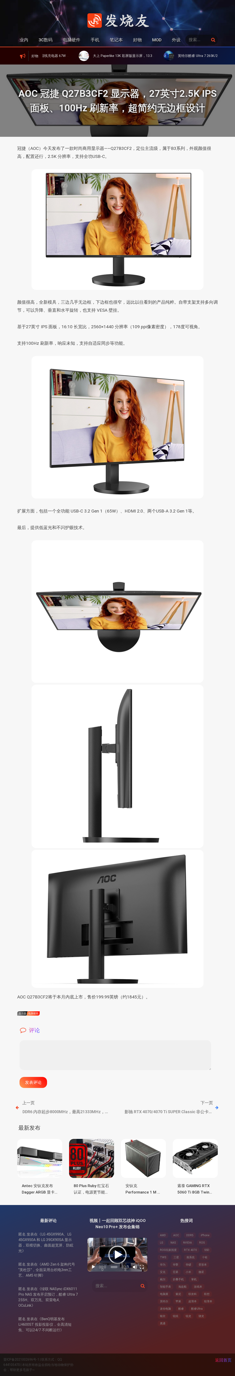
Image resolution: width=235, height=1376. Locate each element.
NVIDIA (187, 1242)
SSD (206, 1250)
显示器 (22, 1013)
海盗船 (182, 1286)
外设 (176, 39)
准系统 (190, 1257)
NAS (173, 1242)
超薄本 (192, 1301)
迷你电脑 (165, 1308)
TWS (163, 1257)
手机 (95, 39)
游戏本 (198, 1286)
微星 (201, 1272)
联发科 (192, 1294)
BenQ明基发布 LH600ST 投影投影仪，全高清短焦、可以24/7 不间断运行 (45, 1324)
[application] (117, 1255)
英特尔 (164, 1301)
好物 (137, 39)
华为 (162, 1264)
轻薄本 (208, 1301)
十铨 (204, 1257)
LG (161, 1242)
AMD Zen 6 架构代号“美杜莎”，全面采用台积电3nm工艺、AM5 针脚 (46, 1270)
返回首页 (223, 1360)
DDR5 (189, 1235)
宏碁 (175, 1272)
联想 (207, 1294)
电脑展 (164, 1294)
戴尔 (162, 1279)
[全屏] (142, 1267)
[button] (117, 1255)
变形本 (203, 1264)
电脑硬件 (71, 39)
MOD (157, 39)
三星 (176, 1257)
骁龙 (201, 1316)
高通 (162, 1323)
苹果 (178, 1301)
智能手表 (165, 1286)
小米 (188, 1272)
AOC (176, 1235)
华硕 (188, 1264)
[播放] (93, 1267)
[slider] (114, 1267)
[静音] (135, 1267)
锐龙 (188, 1316)
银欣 (162, 1316)
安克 (162, 1272)
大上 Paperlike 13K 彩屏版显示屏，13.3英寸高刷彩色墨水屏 (98, 56)
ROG (202, 1242)
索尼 (178, 1294)
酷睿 (181, 1308)
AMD (163, 1235)
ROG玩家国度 (168, 1250)
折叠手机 (178, 1279)
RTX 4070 (190, 1250)
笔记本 (116, 39)
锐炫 (175, 1316)
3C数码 (46, 39)
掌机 (194, 1279)
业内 (24, 39)
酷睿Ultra (197, 1308)
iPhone (205, 1235)
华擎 (175, 1264)
